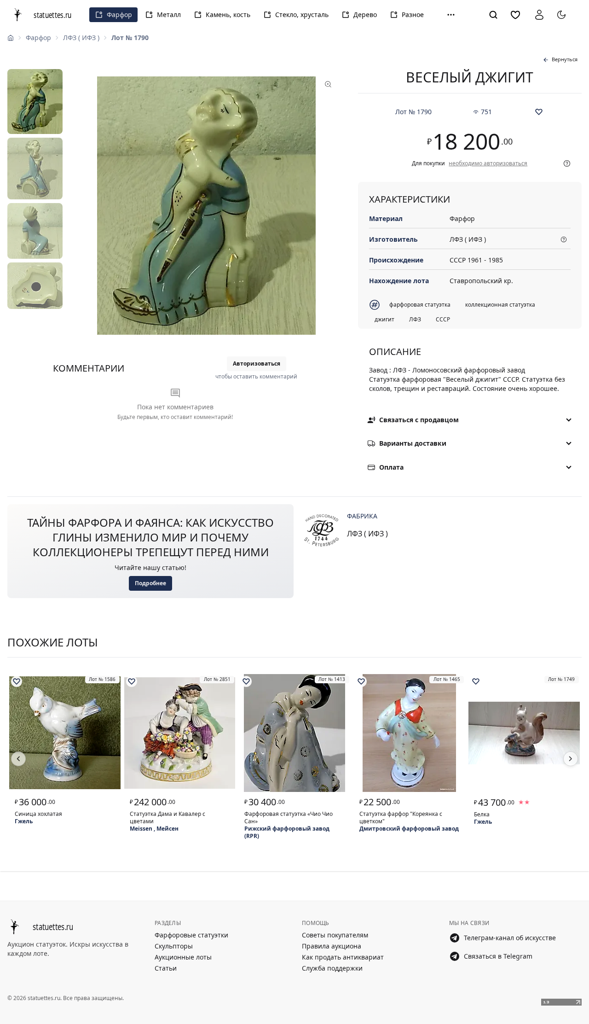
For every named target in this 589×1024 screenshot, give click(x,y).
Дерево (365, 14)
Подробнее (150, 583)
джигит (384, 319)
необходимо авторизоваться (488, 163)
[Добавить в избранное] (538, 111)
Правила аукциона (331, 946)
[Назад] (18, 758)
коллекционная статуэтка (500, 304)
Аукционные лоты (183, 957)
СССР (443, 319)
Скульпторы (174, 946)
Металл (169, 14)
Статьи (166, 968)
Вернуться (564, 59)
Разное (413, 14)
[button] (451, 15)
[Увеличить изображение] (206, 205)
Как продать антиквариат (343, 957)
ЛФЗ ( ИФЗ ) (81, 37)
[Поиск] (493, 14)
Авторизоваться (256, 363)
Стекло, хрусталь (302, 14)
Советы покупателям (335, 935)
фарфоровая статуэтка (419, 304)
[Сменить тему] (561, 14)
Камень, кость (228, 14)
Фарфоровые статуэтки (191, 935)
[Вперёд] (570, 758)
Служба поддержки (332, 968)
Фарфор (119, 14)
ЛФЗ (415, 319)
